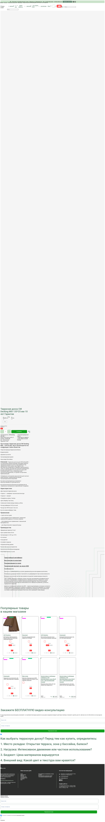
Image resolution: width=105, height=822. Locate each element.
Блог (21, 779)
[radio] (4, 417)
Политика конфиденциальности (6, 780)
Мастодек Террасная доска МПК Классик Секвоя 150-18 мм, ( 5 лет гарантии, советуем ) (30, 679)
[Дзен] (60, 780)
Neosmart (25, 635)
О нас (22, 773)
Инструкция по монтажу (12, 560)
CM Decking (20, 2)
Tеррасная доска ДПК (12, 2)
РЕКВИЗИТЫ (2, 778)
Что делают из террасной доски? (45, 776)
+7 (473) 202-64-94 (64, 776)
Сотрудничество (24, 777)
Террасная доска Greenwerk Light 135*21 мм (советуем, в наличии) (11, 678)
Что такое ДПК (23, 776)
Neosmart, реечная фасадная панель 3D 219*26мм (28, 637)
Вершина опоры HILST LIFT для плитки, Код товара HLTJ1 (48, 684)
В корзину (19, 431)
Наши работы (23, 774)
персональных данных (20, 734)
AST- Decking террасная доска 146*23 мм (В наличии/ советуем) (48, 637)
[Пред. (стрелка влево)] (2, 411)
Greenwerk (63, 635)
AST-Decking (7, 635)
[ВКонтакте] (61, 780)
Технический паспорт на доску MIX (16, 566)
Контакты (22, 778)
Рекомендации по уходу (12, 563)
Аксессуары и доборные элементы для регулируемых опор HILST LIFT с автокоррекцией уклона (48, 679)
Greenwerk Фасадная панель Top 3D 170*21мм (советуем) (67, 637)
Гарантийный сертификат (13, 557)
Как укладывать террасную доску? (45, 775)
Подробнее (55, 696)
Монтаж (22, 775)
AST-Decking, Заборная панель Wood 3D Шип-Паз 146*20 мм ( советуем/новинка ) (11, 638)
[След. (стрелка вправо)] (103, 411)
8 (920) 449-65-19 (64, 778)
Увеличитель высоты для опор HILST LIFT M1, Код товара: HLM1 (67, 684)
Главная (1, 2)
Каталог (5, 2)
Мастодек (25, 676)
